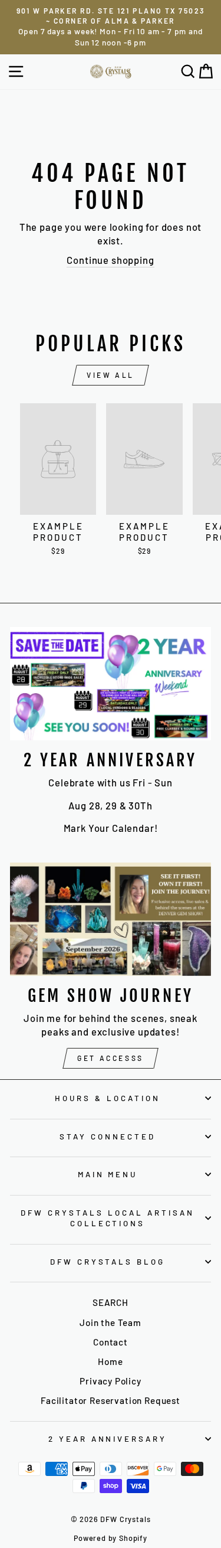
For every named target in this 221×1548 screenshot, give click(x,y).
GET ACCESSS (110, 1058)
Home (110, 1361)
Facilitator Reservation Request (110, 1400)
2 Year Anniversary (107, 1439)
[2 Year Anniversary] (110, 683)
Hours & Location (107, 1098)
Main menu (108, 1174)
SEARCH (110, 1302)
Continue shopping (110, 260)
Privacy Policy (110, 1381)
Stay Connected (108, 1136)
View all (110, 375)
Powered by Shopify (110, 1538)
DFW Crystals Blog (108, 1261)
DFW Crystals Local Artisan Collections (107, 1218)
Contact (110, 1342)
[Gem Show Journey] (110, 919)
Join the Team (110, 1322)
